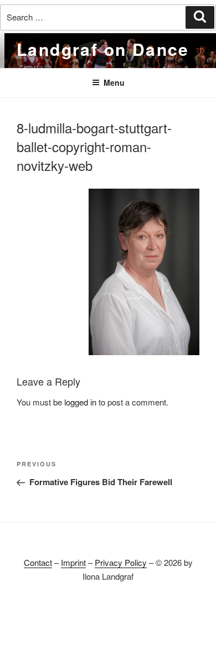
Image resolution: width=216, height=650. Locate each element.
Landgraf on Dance (103, 49)
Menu (114, 82)
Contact (38, 562)
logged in (80, 402)
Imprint (73, 562)
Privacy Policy (121, 562)
